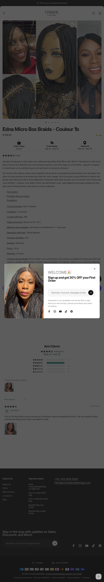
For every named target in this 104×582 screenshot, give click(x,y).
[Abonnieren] (90, 292)
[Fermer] (95, 269)
